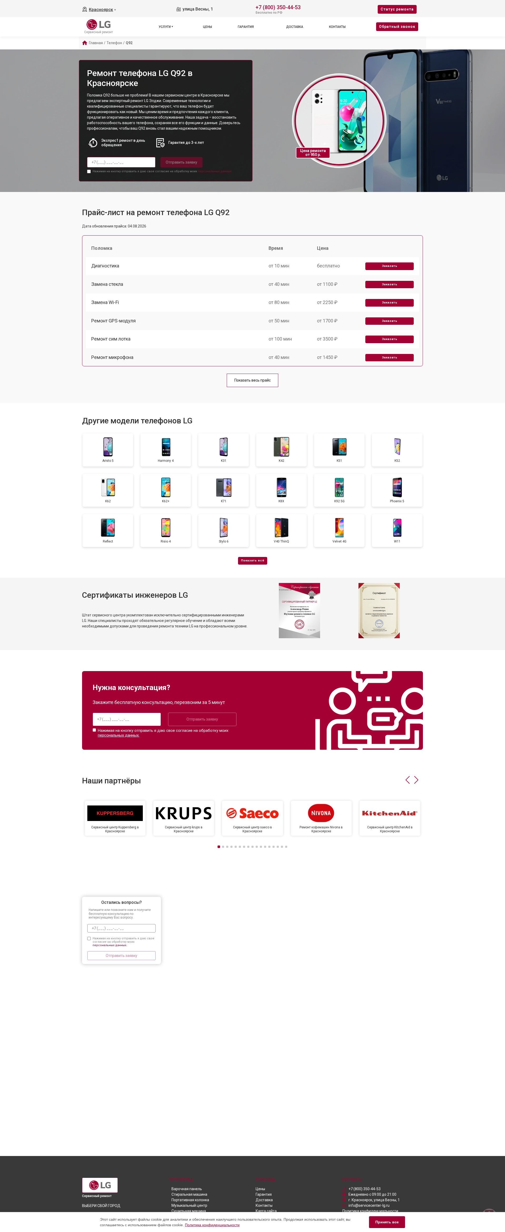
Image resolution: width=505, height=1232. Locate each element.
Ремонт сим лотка (110, 339)
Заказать (389, 266)
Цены (207, 27)
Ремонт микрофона (112, 357)
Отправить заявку (181, 162)
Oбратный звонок (397, 26)
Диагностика (105, 265)
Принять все (387, 1222)
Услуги (165, 27)
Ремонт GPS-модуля (113, 320)
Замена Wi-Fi (105, 302)
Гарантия (246, 27)
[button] (407, 780)
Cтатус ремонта (397, 9)
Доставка (294, 27)
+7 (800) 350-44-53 (278, 7)
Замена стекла (107, 284)
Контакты (337, 27)
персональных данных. (215, 171)
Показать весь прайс (252, 380)
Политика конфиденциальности (212, 1225)
